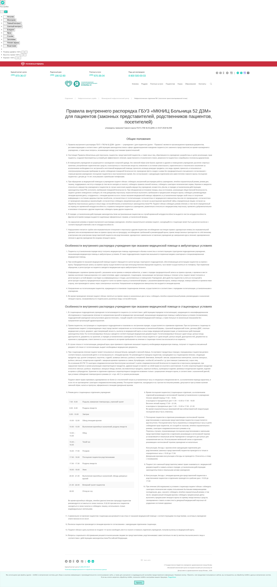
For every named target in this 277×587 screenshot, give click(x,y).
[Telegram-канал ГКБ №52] (66, 561)
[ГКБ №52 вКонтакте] (70, 561)
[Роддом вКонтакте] (241, 73)
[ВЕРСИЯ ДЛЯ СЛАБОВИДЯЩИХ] (2, 2)
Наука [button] (180, 84)
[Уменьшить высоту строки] (21, 55)
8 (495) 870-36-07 (84, 567)
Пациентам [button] (170, 84)
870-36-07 (18, 75)
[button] (211, 83)
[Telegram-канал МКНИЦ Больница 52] (217, 73)
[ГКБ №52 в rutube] (78, 561)
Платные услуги (156, 84)
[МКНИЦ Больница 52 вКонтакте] (220, 73)
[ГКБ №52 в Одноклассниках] (74, 561)
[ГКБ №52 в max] (82, 562)
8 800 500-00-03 (137, 75)
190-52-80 (57, 75)
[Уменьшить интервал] (16, 58)
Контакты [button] (202, 84)
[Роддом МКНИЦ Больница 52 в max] (244, 73)
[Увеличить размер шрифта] (26, 52)
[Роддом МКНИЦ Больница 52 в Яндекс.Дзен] (247, 73)
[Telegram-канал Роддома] (237, 73)
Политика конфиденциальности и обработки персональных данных (86, 569)
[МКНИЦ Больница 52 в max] (232, 73)
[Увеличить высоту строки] (25, 55)
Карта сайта (147, 560)
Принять (139, 582)
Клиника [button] (135, 84)
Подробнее (172, 577)
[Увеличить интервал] (19, 58)
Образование (190, 84)
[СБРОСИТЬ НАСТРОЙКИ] (2, 11)
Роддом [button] (144, 84)
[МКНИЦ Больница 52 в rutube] (227, 73)
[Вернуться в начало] (81, 83)
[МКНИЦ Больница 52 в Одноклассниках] (224, 73)
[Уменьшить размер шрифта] (22, 52)
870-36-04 (97, 75)
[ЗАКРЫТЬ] (5, 11)
